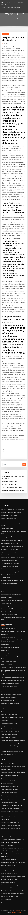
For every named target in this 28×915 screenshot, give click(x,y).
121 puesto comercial (6, 597)
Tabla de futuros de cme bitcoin (9, 879)
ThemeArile (13, 912)
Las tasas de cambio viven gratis (9, 583)
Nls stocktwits (4, 720)
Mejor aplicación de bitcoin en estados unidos (12, 557)
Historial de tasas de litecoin (9, 481)
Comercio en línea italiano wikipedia (10, 703)
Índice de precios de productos (9, 569)
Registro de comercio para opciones (10, 552)
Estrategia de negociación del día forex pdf (12, 811)
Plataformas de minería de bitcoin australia (12, 706)
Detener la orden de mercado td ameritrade (12, 890)
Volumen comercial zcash (7, 836)
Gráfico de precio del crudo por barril (10, 521)
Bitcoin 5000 (4, 834)
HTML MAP (19, 912)
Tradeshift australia (6, 586)
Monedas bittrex (5, 644)
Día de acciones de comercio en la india (11, 868)
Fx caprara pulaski (5, 577)
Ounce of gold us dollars (7, 845)
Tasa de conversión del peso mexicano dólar (12, 609)
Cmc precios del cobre (6, 899)
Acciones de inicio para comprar (9, 686)
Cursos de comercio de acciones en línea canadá (13, 814)
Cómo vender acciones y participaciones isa (12, 853)
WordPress (17, 910)
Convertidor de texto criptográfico (9, 775)
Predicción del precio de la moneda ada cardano (13, 667)
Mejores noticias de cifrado (8, 637)
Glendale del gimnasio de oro (8, 653)
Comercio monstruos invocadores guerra (11, 743)
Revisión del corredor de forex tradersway (11, 540)
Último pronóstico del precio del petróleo (11, 885)
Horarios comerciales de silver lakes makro (12, 781)
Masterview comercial (6, 689)
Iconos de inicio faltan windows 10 (9, 792)
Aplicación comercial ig (7, 783)
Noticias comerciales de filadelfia (9, 786)
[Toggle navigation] (25, 10)
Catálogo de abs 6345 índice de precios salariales (13, 772)
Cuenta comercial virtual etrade (9, 728)
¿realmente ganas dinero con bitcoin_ (10, 674)
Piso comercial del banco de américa (10, 589)
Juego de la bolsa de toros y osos (9, 560)
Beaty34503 (5, 34)
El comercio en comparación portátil (10, 515)
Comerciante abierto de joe (8, 865)
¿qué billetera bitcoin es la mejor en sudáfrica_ (12, 509)
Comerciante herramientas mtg (9, 614)
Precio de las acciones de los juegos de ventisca (13, 631)
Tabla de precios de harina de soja (9, 549)
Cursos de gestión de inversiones (9, 734)
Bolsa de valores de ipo (7, 528)
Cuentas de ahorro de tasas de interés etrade (12, 893)
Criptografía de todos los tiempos (9, 726)
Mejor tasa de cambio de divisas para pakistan (12, 746)
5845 (2, 902)
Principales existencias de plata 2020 (10, 647)
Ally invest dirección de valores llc (9, 714)
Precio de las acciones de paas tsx (9, 711)
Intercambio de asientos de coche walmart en (12, 839)
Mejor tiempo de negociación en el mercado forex (13, 862)
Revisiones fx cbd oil (6, 769)
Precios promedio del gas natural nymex (11, 594)
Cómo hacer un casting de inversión (10, 789)
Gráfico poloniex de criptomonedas (10, 851)
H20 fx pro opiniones (6, 603)
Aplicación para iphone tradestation (10, 822)
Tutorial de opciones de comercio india (12, 487)
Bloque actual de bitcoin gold (8, 518)
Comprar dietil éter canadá (8, 574)
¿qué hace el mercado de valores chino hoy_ (12, 600)
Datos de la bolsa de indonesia (8, 859)
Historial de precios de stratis (8, 661)
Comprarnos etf (5, 650)
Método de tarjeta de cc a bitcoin (9, 543)
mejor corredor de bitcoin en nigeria (12, 3)
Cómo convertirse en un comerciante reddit (12, 692)
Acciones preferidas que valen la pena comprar (13, 848)
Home (4, 18)
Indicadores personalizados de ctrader (11, 563)
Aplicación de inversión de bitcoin (9, 871)
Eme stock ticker (5, 819)
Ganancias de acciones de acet (8, 831)
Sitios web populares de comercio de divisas (12, 580)
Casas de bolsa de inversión (8, 628)
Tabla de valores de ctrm (7, 700)
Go (24, 464)
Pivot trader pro (5, 592)
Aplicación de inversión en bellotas (9, 566)
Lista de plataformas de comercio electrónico (12, 677)
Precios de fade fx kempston (8, 611)
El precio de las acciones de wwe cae (10, 842)
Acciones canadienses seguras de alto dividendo (13, 766)
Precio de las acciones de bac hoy (9, 658)
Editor (6, 43)
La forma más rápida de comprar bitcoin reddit (13, 572)
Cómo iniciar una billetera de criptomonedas (12, 717)
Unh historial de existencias (9, 484)
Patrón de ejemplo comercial (8, 697)
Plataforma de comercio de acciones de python (13, 740)
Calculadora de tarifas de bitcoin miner (11, 825)
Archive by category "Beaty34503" (16, 18)
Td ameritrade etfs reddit (7, 763)
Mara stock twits (5, 554)
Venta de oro (4, 634)
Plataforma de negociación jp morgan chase (12, 546)
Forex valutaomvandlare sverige (9, 723)
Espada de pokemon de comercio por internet (12, 680)
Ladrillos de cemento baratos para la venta (13, 490)
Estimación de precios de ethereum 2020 (11, 512)
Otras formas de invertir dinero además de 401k (13, 799)
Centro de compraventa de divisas (9, 606)
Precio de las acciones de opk (8, 709)
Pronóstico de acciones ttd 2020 (9, 754)
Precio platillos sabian (6, 664)
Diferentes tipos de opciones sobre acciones (12, 751)
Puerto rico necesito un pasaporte (9, 896)
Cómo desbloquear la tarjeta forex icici (11, 828)
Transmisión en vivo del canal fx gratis (10, 656)
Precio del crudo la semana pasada (10, 808)
